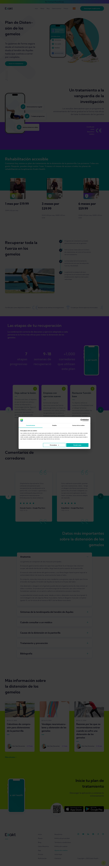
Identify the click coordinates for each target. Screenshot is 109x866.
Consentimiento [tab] (30, 425)
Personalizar (53, 445)
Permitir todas (77, 445)
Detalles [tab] (54, 425)
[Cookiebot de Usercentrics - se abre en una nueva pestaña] (82, 420)
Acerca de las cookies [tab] (78, 425)
